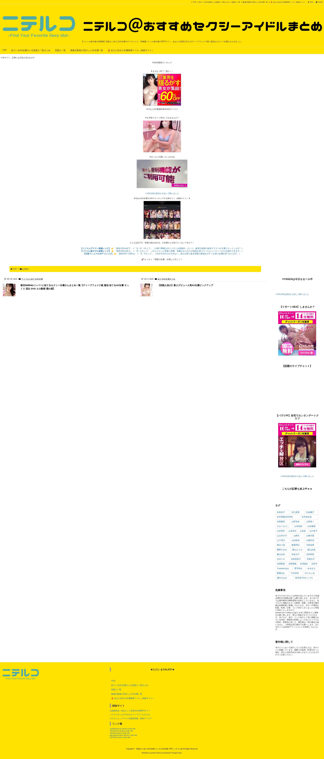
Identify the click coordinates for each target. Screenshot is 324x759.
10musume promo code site (121, 731)
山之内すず (282, 536)
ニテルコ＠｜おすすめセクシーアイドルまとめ (130, 714)
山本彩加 (298, 526)
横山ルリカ (297, 550)
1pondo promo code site (120, 733)
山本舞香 (311, 526)
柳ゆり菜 (281, 545)
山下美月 (281, 540)
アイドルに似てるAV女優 (32, 279)
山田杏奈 (295, 521)
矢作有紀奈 (307, 517)
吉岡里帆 (292, 564)
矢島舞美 (281, 521)
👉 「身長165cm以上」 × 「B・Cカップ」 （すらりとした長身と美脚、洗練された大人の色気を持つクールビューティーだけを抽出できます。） (162, 251)
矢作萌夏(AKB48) (285, 517)
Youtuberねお (283, 568)
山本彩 (303, 531)
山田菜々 (310, 521)
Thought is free (176, 753)
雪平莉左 (298, 568)
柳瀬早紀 (295, 545)
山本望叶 (281, 531)
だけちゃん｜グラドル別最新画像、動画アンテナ (131, 718)
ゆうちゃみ (310, 573)
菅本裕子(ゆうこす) (304, 578)
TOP (194, 2)
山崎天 (296, 536)
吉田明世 (310, 554)
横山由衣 (281, 554)
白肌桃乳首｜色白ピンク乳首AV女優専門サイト (130, 711)
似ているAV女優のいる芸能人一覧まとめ (214, 2)
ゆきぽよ (311, 568)
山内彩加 (295, 540)
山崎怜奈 (310, 540)
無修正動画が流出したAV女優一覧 (255, 2)
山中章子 (313, 531)
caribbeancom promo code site (122, 729)
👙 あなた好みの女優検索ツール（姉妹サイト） (288, 2)
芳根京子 (311, 559)
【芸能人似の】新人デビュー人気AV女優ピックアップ (185, 285)
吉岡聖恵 (281, 564)
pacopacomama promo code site (123, 735)
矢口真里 (295, 512)
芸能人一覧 (236, 2)
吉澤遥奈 (304, 564)
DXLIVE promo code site (120, 737)
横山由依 (311, 550)
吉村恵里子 (296, 559)
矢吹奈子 (281, 512)
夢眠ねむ (281, 573)
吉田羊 (314, 564)
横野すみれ (282, 550)
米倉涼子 (295, 554)
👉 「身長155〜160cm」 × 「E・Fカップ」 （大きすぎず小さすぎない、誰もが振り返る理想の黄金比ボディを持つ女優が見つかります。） (162, 254)
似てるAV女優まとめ (166, 279)
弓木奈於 (295, 573)
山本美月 (292, 531)
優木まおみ (282, 578)
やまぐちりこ (283, 526)
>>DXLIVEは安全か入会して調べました (162, 193)
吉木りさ (281, 559)
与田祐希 (310, 545)
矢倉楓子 (310, 512)
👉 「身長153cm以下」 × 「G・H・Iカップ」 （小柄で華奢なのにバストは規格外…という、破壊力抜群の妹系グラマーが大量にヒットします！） (162, 248)
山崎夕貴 (310, 536)
